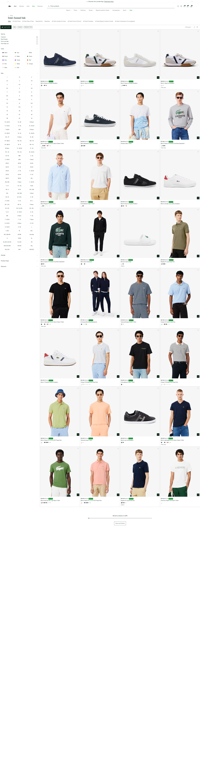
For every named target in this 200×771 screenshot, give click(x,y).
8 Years (19, 223)
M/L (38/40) (7, 234)
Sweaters (47, 21)
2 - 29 (31, 155)
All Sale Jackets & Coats (59, 21)
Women (21, 6)
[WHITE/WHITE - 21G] (43, 85)
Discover (40, 6)
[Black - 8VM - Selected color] (81, 264)
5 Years (31, 204)
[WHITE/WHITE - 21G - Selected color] (121, 85)
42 (31, 118)
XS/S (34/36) (7, 245)
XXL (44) (7, 249)
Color (2, 48)
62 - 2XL (32, 208)
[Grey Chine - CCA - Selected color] (161, 145)
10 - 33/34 (7, 122)
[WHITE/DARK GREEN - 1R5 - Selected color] (81, 85)
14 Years (19, 137)
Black (5, 52)
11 (31, 99)
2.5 (7, 80)
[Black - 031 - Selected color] (41, 324)
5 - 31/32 (7, 200)
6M (7, 215)
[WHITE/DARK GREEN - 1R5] (163, 85)
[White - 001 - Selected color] (41, 145)
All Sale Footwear (88, 21)
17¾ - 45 (19, 152)
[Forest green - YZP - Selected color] (41, 264)
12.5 (32, 103)
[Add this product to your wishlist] (78, 31)
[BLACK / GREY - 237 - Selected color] (121, 442)
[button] (178, 6)
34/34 (19, 174)
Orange (31, 63)
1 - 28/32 (7, 129)
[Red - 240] (48, 145)
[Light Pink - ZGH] (48, 206)
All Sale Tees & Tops (28, 21)
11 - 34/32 (7, 125)
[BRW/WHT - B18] (46, 85)
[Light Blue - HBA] (83, 442)
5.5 (7, 88)
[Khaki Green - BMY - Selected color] (161, 264)
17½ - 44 (7, 152)
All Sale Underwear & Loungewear (125, 21)
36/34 (7, 178)
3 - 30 (19, 170)
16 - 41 (19, 144)
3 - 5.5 (31, 174)
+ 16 (50, 502)
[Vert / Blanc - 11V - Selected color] (41, 502)
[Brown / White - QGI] (83, 384)
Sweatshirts (39, 21)
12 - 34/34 (31, 125)
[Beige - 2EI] (46, 206)
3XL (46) (7, 182)
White (30, 52)
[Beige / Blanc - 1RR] (88, 384)
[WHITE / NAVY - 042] (83, 85)
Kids (28, 6)
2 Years (31, 159)
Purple (18, 60)
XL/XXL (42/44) (7, 242)
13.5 (19, 107)
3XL (32, 178)
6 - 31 (7, 212)
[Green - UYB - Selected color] (41, 442)
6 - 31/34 (19, 212)
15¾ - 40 (32, 140)
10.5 (19, 99)
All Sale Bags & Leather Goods (104, 21)
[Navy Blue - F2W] (43, 206)
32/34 (7, 167)
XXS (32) (31, 249)
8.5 (7, 95)
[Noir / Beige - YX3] (44, 502)
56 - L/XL (7, 204)
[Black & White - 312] (44, 85)
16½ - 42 (32, 144)
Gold (18, 67)
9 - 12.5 (31, 223)
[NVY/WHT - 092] (123, 85)
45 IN (31, 185)
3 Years (19, 182)
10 (7, 99)
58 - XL (19, 204)
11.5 (7, 103)
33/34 (7, 170)
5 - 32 (19, 200)
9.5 (31, 95)
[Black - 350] (44, 442)
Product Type (5, 261)
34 (19, 114)
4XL (7, 193)
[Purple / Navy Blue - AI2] (48, 502)
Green (30, 56)
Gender (3, 255)
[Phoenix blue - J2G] (84, 324)
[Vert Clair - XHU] (168, 324)
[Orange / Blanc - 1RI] (86, 384)
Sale (33, 6)
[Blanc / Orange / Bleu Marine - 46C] (83, 264)
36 (31, 114)
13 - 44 (19, 133)
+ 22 (50, 145)
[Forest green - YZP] (164, 145)
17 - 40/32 (19, 148)
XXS (19, 249)
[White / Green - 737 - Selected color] (161, 502)
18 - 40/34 (31, 152)
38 (7, 118)
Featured (3, 37)
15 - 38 (31, 137)
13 (7, 107)
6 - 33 (31, 212)
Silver (5, 67)
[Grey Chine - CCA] (46, 145)
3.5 (31, 80)
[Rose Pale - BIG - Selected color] (81, 442)
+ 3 (89, 384)
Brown (6, 56)
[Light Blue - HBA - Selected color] (161, 324)
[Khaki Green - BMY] (124, 502)
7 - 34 (19, 219)
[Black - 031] (43, 145)
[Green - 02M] (86, 324)
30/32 (7, 163)
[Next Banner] (192, 1)
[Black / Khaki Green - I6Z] (46, 502)
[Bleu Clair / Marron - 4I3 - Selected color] (121, 324)
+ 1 (169, 324)
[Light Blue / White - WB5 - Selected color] (81, 384)
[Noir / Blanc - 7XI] (84, 384)
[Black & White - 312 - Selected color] (121, 206)
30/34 (19, 163)
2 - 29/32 (7, 159)
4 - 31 (7, 185)
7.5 (19, 92)
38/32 (19, 178)
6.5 (31, 88)
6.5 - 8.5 (7, 208)
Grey (18, 52)
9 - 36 (19, 227)
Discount (3, 266)
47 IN (19, 189)
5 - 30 (31, 197)
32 (31, 110)
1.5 (19, 77)
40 (19, 118)
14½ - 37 (7, 137)
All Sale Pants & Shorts (74, 21)
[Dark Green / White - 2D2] (83, 145)
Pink (5, 63)
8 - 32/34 (7, 223)
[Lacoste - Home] (10, 6)
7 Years (31, 219)
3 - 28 (19, 167)
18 (7, 110)
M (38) (19, 234)
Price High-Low (5, 43)
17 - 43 (31, 148)
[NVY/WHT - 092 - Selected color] (41, 85)
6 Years (19, 215)
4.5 (19, 84)
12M (19, 129)
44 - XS (19, 185)
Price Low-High (5, 41)
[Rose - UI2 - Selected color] (81, 502)
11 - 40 (19, 125)
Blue (5, 60)
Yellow (18, 63)
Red (30, 60)
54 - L (31, 200)
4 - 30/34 (31, 182)
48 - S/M (31, 189)
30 (19, 110)
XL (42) (19, 242)
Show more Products (120, 523)
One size (32, 234)
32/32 (31, 163)
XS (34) (19, 245)
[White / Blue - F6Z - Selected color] (41, 206)
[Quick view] (78, 77)
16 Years (7, 148)
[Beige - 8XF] (163, 324)
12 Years (32, 129)
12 (19, 103)
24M (19, 159)
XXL (32, 245)
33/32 (31, 167)
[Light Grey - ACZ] (83, 324)
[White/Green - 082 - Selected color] (121, 264)
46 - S (7, 189)
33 (7, 114)
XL (31, 238)
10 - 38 (19, 122)
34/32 (7, 174)
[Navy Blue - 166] (44, 145)
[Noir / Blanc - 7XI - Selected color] (161, 384)
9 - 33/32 (7, 227)
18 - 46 (7, 155)
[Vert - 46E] (44, 206)
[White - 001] (43, 324)
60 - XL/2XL (19, 208)
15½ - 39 (19, 140)
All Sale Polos (16, 21)
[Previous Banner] (8, 1)
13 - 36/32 (7, 133)
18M (19, 155)
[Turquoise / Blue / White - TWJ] (43, 502)
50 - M (7, 197)
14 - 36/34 (31, 133)
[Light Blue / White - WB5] (163, 384)
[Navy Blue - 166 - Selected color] (81, 324)
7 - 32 (31, 215)
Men (15, 6)
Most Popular (4, 39)
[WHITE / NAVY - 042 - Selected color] (161, 85)
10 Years (32, 122)
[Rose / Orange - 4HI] (123, 324)
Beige (18, 56)
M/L (32, 230)
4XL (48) (19, 193)
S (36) (19, 238)
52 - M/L (19, 197)
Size (2, 73)
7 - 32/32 (7, 219)
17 (31, 107)
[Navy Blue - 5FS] (84, 264)
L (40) (7, 230)
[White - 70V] (166, 264)
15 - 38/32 (7, 140)
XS (31, 242)
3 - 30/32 (31, 170)
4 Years (32, 193)
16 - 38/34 (7, 144)
